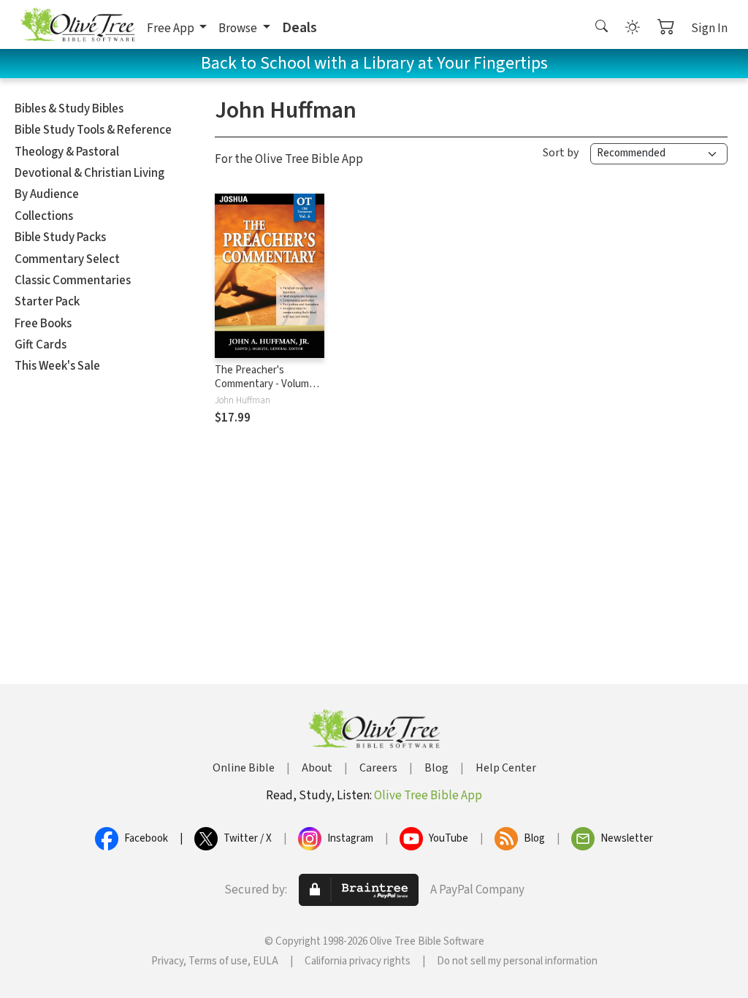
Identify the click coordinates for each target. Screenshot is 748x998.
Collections (44, 216)
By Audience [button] (47, 194)
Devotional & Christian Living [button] (89, 173)
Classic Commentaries (73, 280)
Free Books (43, 323)
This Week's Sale (57, 366)
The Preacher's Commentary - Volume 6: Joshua (269, 383)
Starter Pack (47, 302)
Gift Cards (40, 345)
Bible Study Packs (60, 237)
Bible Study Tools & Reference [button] (93, 130)
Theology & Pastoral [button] (67, 152)
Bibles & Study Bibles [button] (69, 109)
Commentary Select (67, 259)
